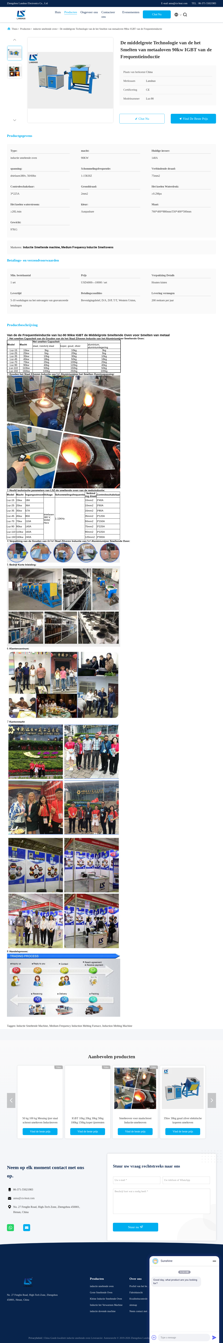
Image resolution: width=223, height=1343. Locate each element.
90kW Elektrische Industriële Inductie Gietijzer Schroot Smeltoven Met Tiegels (88, 1122)
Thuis (14, 29)
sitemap (133, 1305)
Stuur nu (134, 1227)
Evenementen (130, 12)
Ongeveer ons (89, 12)
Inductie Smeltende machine (32, 1025)
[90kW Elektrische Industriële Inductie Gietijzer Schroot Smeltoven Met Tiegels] (88, 1088)
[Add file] (154, 1337)
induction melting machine (117, 1025)
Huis (58, 12)
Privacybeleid (35, 1338)
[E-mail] (31, 1230)
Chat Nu (157, 14)
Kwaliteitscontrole (138, 1298)
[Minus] (214, 1261)
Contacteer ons (108, 14)
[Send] (214, 1337)
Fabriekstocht (136, 1292)
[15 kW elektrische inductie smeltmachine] (183, 1088)
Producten (70, 12)
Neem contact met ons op (139, 1312)
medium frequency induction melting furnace (75, 1025)
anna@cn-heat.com (23, 1198)
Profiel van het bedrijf (139, 1287)
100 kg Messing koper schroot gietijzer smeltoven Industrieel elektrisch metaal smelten (135, 1122)
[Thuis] (21, 14)
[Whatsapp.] (15, 1230)
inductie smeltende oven (45, 29)
